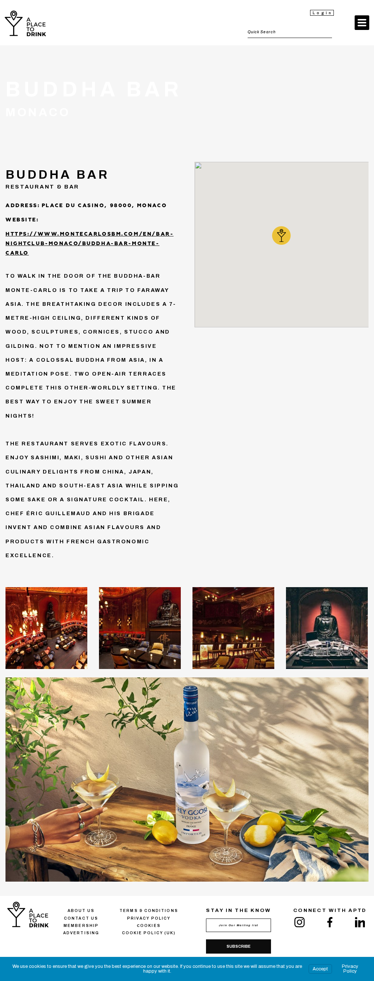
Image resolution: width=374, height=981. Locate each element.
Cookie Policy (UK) (149, 933)
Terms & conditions (148, 911)
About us (81, 911)
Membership (81, 926)
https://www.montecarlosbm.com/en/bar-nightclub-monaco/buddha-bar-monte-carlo (89, 244)
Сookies (149, 926)
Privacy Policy (350, 969)
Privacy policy (149, 918)
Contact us (81, 918)
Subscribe (238, 946)
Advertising (81, 933)
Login (323, 13)
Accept (320, 969)
